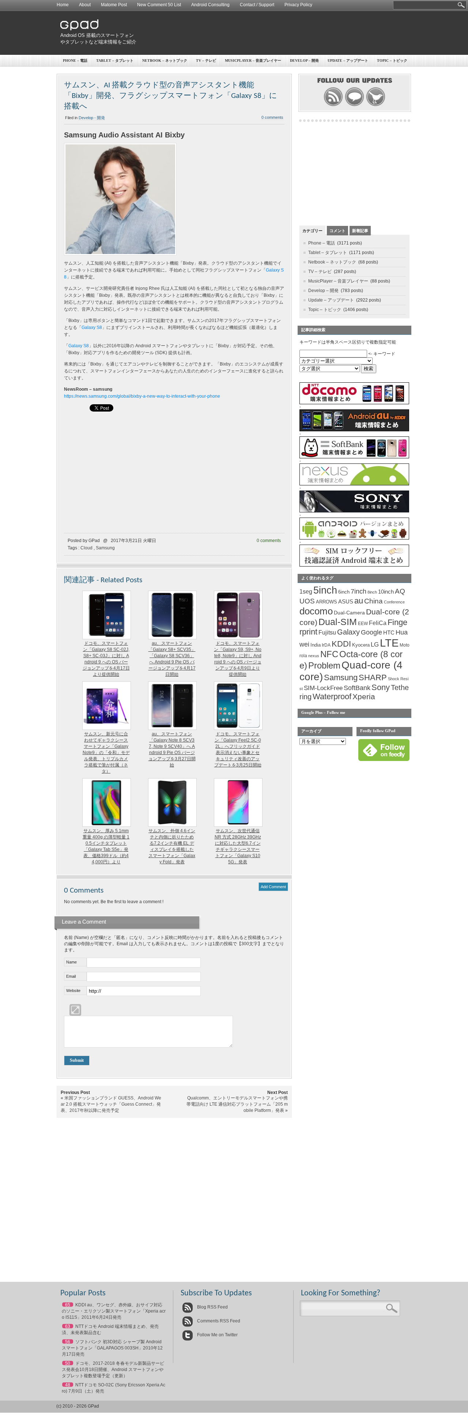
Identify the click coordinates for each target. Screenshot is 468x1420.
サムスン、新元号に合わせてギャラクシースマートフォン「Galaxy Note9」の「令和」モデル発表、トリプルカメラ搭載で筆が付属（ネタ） (106, 752)
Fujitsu (327, 632)
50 (67, 1363)
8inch (372, 592)
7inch (358, 591)
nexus (313, 656)
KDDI (341, 643)
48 (67, 1384)
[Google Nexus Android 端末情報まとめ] (354, 483)
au (358, 600)
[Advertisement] (276, 32)
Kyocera (361, 645)
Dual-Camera (349, 613)
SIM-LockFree (323, 688)
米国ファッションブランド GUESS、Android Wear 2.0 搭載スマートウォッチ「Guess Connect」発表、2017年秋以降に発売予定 (111, 1104)
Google (371, 632)
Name (71, 962)
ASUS (345, 602)
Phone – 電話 (75, 60)
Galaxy (348, 632)
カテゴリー (312, 230)
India (315, 645)
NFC (329, 654)
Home (63, 4)
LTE (389, 643)
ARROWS (326, 602)
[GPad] (79, 28)
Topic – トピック (392, 60)
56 (67, 1341)
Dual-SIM (337, 622)
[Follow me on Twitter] (376, 105)
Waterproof (332, 696)
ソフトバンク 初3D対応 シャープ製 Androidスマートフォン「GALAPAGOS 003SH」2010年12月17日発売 (112, 1348)
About (85, 4)
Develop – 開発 (304, 60)
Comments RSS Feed (218, 1321)
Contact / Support (257, 4)
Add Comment (273, 887)
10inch (386, 591)
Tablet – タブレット (114, 60)
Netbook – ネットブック (164, 60)
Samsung (105, 547)
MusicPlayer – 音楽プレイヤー (253, 60)
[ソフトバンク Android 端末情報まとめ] (354, 456)
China (373, 601)
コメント (337, 230)
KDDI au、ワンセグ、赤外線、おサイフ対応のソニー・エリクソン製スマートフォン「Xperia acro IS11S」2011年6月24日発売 (114, 1311)
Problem (324, 665)
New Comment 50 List (159, 4)
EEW (363, 623)
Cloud (86, 547)
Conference (394, 602)
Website (73, 990)
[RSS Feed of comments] (354, 105)
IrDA (326, 645)
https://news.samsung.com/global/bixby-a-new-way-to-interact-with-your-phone (142, 396)
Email (71, 976)
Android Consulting (210, 4)
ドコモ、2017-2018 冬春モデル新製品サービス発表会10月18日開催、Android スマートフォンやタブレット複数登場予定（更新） (113, 1369)
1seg (305, 591)
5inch (325, 590)
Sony (380, 687)
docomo (316, 611)
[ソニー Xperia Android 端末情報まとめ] (354, 511)
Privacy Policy (298, 4)
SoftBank (357, 688)
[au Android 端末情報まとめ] (354, 429)
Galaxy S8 (92, 327)
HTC (389, 632)
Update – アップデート (348, 60)
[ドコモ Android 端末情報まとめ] (354, 402)
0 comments (272, 117)
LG (375, 644)
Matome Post (114, 4)
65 (67, 1304)
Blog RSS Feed (212, 1307)
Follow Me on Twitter (217, 1334)
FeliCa (377, 623)
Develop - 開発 (92, 118)
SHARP (373, 677)
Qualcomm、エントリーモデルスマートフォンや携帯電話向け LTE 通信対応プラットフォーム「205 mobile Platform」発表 (237, 1104)
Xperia (363, 696)
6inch (344, 592)
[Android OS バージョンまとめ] (354, 538)
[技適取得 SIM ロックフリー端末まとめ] (354, 565)
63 (67, 1326)
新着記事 (360, 230)
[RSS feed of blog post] (333, 105)
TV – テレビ (206, 60)
